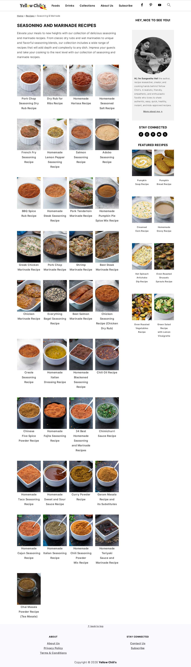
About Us (107, 5)
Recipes (30, 16)
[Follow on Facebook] (141, 134)
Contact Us (137, 643)
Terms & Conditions (53, 653)
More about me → (153, 111)
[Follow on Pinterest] (153, 134)
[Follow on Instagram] (147, 134)
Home (20, 16)
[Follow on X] (165, 134)
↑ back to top (95, 626)
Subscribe (126, 5)
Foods (56, 5)
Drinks (69, 5)
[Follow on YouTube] (159, 134)
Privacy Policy (53, 648)
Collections (87, 5)
